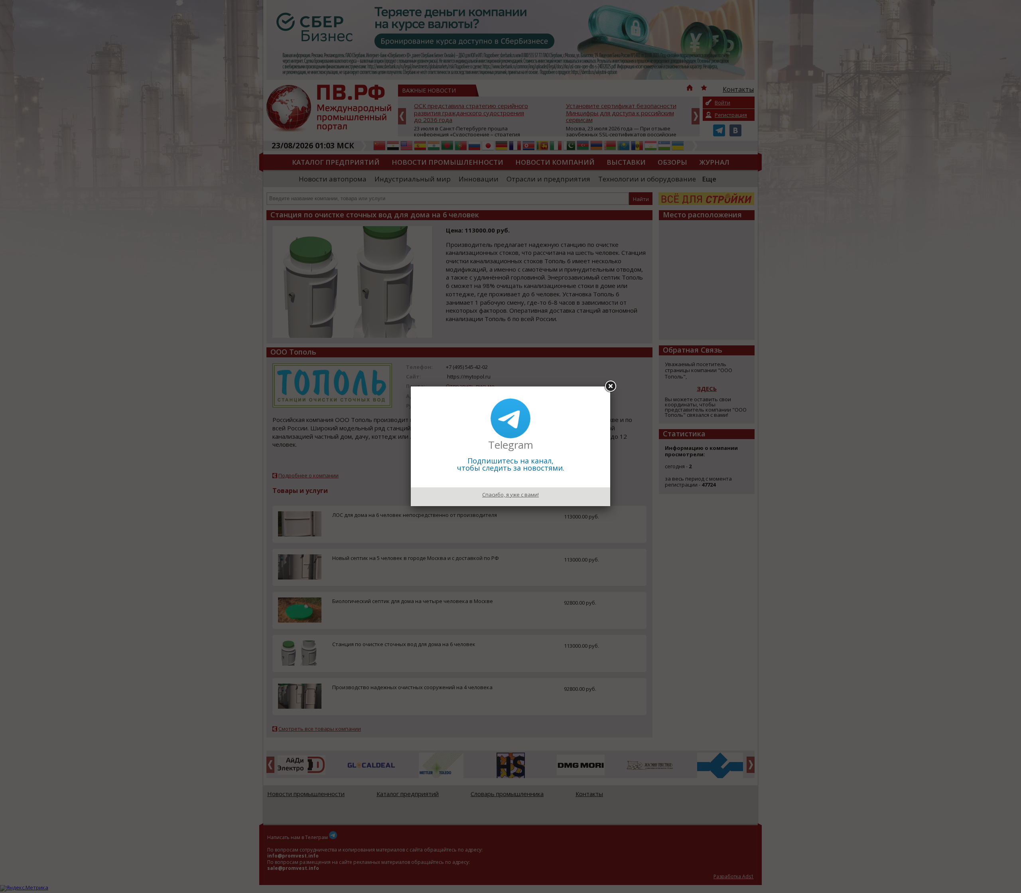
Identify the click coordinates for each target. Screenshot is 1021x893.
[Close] (610, 386)
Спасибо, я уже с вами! (510, 494)
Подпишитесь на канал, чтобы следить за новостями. (510, 464)
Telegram (510, 445)
